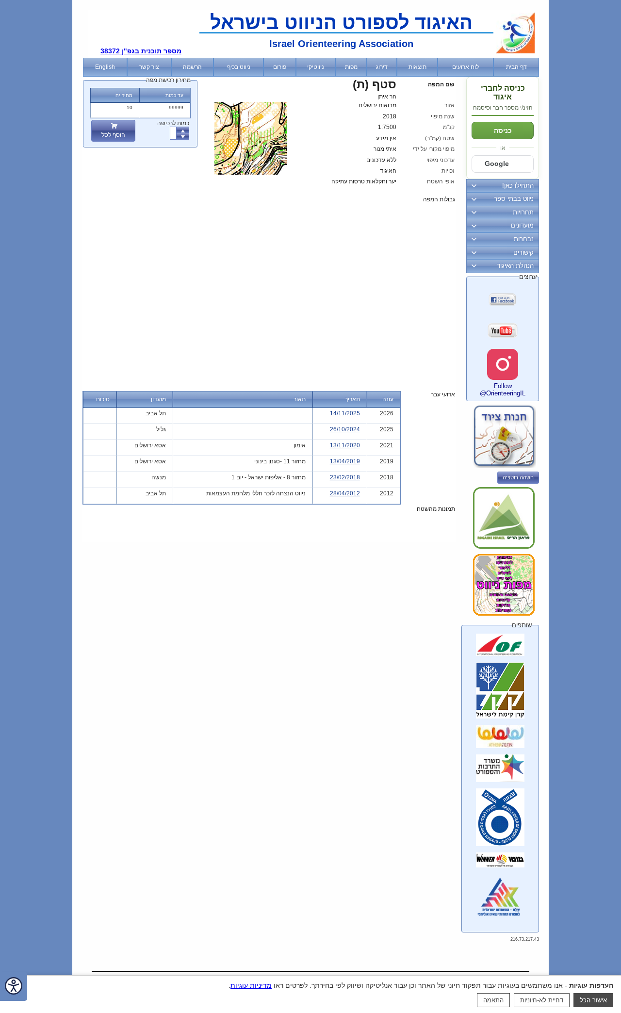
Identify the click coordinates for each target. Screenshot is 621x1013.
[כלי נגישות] (13, 986)
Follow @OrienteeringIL (502, 389)
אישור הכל (593, 1000)
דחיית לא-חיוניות (541, 1000)
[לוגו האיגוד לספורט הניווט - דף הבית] (515, 51)
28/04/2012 (345, 493)
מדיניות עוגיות (251, 985)
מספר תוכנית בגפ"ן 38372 (140, 51)
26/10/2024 (345, 429)
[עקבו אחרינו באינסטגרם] (502, 364)
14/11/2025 (345, 413)
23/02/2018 (345, 477)
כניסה (503, 130)
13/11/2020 (345, 445)
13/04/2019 (345, 461)
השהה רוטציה (518, 477)
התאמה (493, 1000)
